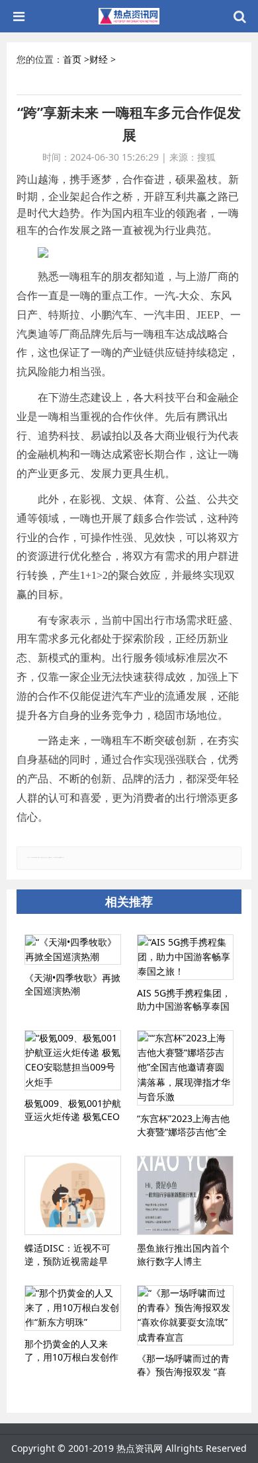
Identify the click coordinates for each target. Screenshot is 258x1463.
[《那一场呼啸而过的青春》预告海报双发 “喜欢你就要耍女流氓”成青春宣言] (185, 1315)
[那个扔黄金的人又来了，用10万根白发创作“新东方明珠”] (72, 1308)
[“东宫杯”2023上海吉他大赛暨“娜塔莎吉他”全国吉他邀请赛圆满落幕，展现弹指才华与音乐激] (185, 1068)
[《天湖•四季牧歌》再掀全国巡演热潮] (72, 949)
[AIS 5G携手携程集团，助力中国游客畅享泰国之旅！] (185, 957)
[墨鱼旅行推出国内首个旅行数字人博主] (185, 1195)
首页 (72, 59)
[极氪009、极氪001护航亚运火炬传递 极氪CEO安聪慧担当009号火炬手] (72, 1060)
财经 (98, 59)
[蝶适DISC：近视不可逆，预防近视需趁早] (72, 1195)
